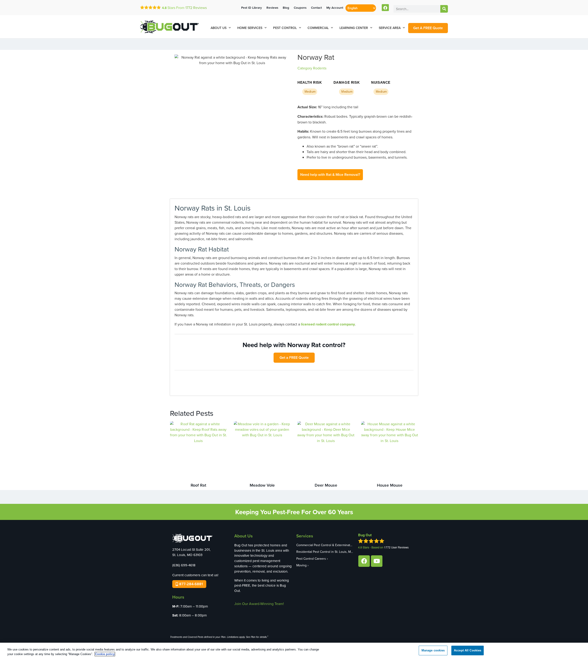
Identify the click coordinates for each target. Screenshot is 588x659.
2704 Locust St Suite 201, (191, 549)
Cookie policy (105, 654)
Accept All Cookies (467, 650)
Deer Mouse (326, 485)
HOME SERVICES (249, 28)
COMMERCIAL (318, 28)
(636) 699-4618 (183, 565)
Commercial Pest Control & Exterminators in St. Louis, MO (325, 545)
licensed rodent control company (328, 324)
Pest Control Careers (311, 558)
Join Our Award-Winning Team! (259, 603)
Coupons (300, 7)
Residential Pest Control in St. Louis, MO (324, 551)
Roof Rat (198, 485)
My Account (334, 7)
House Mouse (389, 485)
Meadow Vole (262, 485)
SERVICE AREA (390, 28)
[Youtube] (376, 561)
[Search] (444, 9)
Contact (316, 7)
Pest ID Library (251, 7)
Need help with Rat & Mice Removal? (330, 174)
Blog (286, 7)
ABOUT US (218, 28)
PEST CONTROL (285, 28)
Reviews (196, 7)
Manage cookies (433, 650)
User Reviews (396, 547)
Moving (301, 565)
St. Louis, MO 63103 (187, 554)
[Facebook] (385, 7)
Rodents (319, 68)
